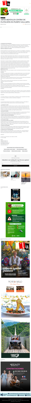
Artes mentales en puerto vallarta (9, 149)
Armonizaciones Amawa (4, 177)
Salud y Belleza (3, 17)
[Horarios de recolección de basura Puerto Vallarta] (15, 11)
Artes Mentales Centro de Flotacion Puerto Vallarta (16, 147)
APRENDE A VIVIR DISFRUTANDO (23, 183)
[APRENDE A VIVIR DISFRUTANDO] (25, 177)
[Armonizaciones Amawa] (5, 174)
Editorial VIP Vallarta (3, 24)
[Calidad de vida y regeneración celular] (15, 175)
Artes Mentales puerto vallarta (22, 149)
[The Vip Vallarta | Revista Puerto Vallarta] (6, 3)
